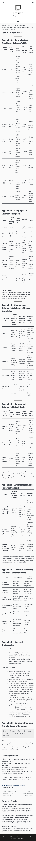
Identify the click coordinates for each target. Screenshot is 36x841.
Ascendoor (29, 837)
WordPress (21, 838)
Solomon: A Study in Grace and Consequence (13, 785)
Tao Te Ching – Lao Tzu (9, 826)
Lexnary (18, 13)
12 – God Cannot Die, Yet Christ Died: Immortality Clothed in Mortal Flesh (17, 805)
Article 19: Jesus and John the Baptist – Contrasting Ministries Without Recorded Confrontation (17, 816)
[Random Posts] (3, 2)
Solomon (10, 787)
